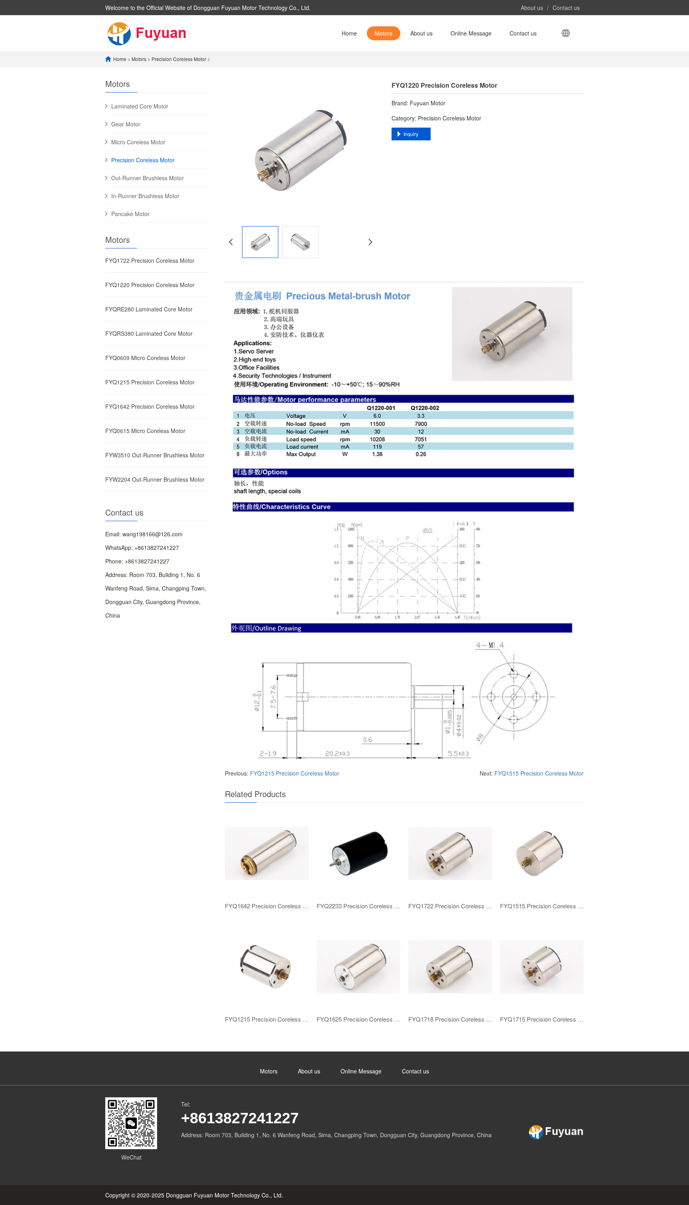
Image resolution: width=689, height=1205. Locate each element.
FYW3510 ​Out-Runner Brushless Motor (155, 455)
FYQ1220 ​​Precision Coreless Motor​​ (150, 285)
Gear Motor (125, 124)
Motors (383, 33)
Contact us (566, 8)
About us (532, 8)
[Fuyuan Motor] (150, 33)
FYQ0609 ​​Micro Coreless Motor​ (145, 358)
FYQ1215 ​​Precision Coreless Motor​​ (150, 382)
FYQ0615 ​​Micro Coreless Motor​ (145, 431)
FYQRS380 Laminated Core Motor (149, 333)
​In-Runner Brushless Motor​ (145, 196)
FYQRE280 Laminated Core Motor (149, 309)
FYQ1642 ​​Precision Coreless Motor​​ (150, 406)
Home (349, 33)
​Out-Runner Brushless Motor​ (147, 178)
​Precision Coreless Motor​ (179, 58)
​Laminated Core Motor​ (139, 106)
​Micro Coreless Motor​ (138, 142)
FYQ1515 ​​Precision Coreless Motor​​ (539, 773)
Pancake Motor (130, 214)
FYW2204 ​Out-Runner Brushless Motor (155, 479)
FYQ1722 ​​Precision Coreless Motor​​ (150, 260)
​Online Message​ (471, 33)
